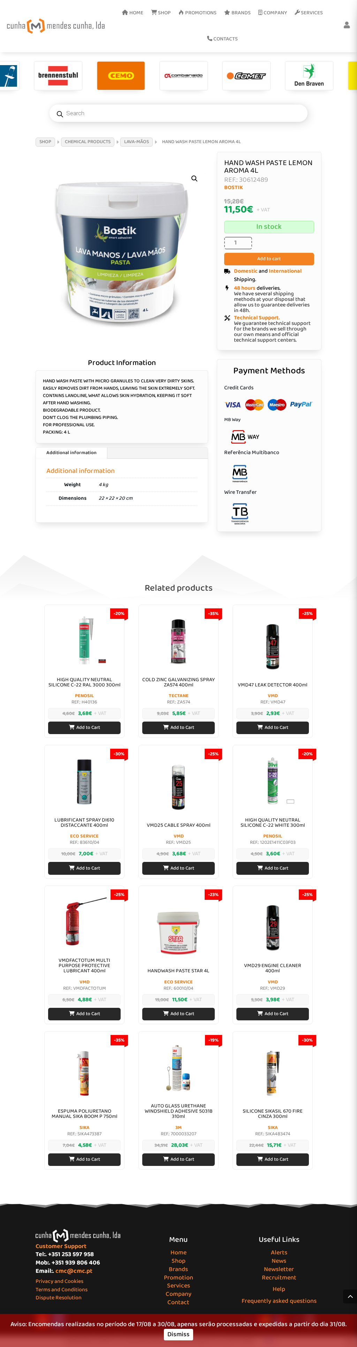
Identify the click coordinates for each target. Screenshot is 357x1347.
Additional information (71, 453)
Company (178, 1294)
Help (279, 1289)
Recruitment (279, 1278)
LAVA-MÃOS (136, 142)
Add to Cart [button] (88, 727)
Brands (178, 1269)
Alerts (279, 1253)
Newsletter (279, 1269)
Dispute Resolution (59, 1297)
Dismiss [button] (178, 1334)
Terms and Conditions (62, 1289)
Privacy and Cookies (59, 1281)
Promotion (178, 1278)
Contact (178, 1302)
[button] (194, 178)
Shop (178, 1261)
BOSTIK (233, 187)
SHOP (45, 142)
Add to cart (269, 259)
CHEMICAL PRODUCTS (88, 142)
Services (178, 1286)
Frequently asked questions (279, 1301)
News (279, 1261)
